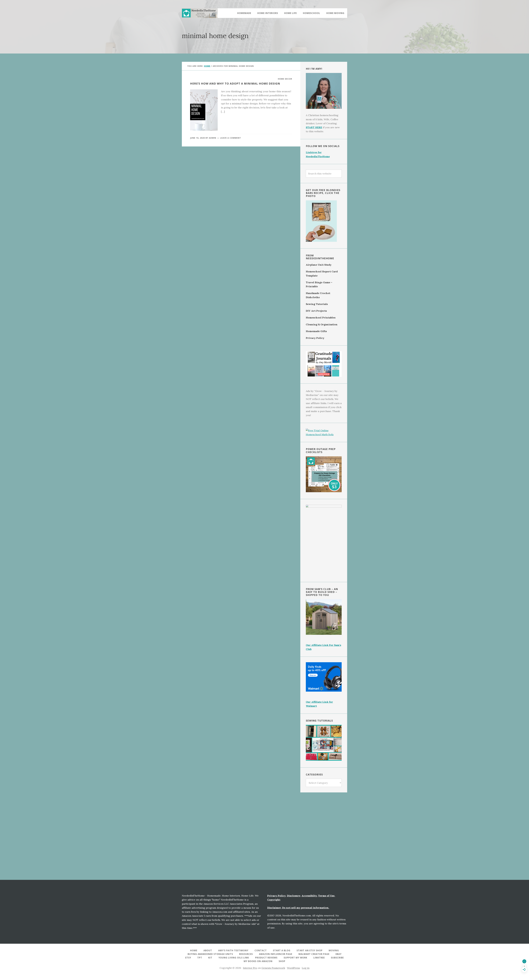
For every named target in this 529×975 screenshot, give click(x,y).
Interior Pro (250, 967)
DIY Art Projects (316, 310)
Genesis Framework (273, 967)
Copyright (273, 899)
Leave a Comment (230, 138)
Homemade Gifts (316, 331)
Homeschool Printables (320, 317)
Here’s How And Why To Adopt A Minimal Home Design (235, 83)
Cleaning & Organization (322, 324)
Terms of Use (326, 895)
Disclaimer (274, 907)
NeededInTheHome (200, 13)
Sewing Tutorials (317, 304)
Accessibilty (309, 895)
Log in (305, 967)
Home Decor (285, 79)
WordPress (293, 967)
